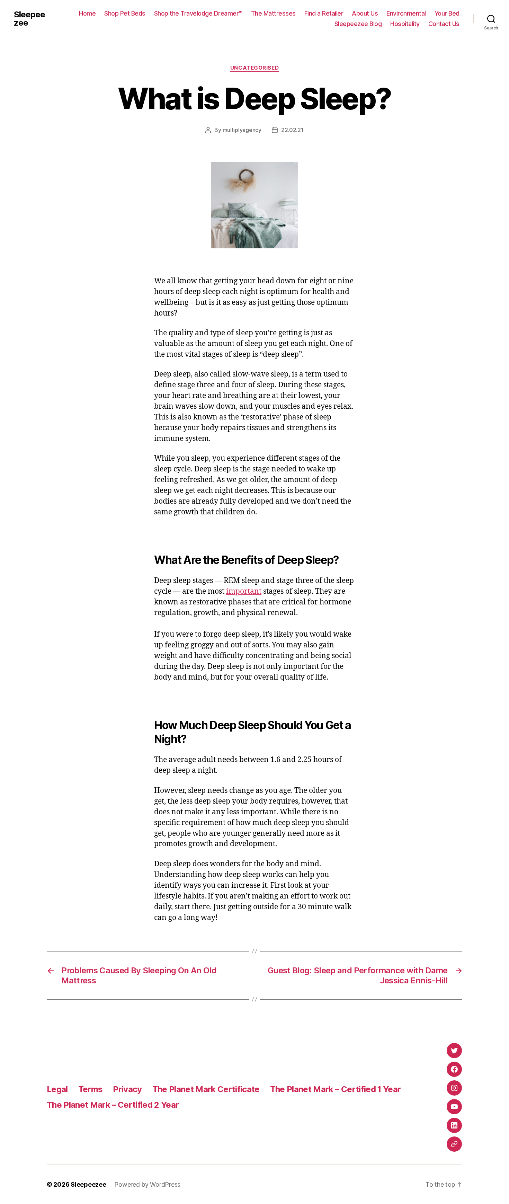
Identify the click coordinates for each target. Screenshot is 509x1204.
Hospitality (405, 23)
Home (87, 13)
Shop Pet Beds (124, 13)
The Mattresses (273, 13)
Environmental (406, 13)
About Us (365, 13)
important (243, 591)
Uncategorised (254, 68)
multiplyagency (242, 129)
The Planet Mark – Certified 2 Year (113, 1105)
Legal (57, 1089)
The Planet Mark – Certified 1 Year (335, 1089)
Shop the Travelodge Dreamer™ (198, 13)
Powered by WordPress (147, 1184)
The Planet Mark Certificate (206, 1089)
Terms (90, 1089)
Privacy (127, 1089)
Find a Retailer (323, 13)
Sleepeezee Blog (358, 23)
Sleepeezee (29, 18)
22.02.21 (292, 129)
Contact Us (443, 23)
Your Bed (447, 13)
